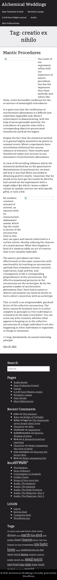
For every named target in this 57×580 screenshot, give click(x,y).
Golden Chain (21, 477)
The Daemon (30, 414)
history (36, 540)
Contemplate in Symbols (27, 474)
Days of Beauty (22, 471)
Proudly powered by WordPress (40, 574)
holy (41, 540)
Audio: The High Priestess (28, 490)
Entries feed (20, 512)
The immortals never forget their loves (31, 422)
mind (17, 554)
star (22, 564)
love (11, 549)
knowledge (28, 545)
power (10, 560)
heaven (27, 540)
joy (16, 545)
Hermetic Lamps (36, 12)
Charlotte (19, 427)
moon (24, 554)
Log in (17, 509)
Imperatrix (34, 430)
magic (18, 550)
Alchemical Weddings (24, 4)
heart (18, 539)
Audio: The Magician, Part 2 (29, 493)
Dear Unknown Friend (12, 12)
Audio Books (20, 382)
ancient (13, 531)
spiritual (13, 564)
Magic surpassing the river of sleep (31, 447)
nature (40, 555)
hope (45, 540)
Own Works (20, 398)
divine (11, 535)
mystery (33, 555)
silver (23, 560)
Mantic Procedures (22, 53)
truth (41, 564)
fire (33, 535)
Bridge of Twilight (33, 417)
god (39, 535)
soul (29, 559)
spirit (38, 559)
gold (44, 535)
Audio (34, 17)
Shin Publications (10, 23)
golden (10, 540)
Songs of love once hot (26, 480)
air (8, 531)
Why (31, 427)
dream (18, 535)
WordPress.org (22, 518)
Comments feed (22, 515)
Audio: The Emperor (25, 484)
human (10, 545)
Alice (16, 417)
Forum (17, 389)
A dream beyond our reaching (29, 441)
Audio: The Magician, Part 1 (29, 496)
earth (25, 535)
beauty (28, 531)
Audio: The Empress (24, 487)
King (20, 545)
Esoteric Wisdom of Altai (28, 434)
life (36, 544)
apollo (22, 531)
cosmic (40, 531)
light (44, 544)
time (34, 564)
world (29, 569)
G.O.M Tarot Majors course (14, 17)
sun (28, 564)
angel (18, 531)
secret (17, 560)
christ (33, 531)
